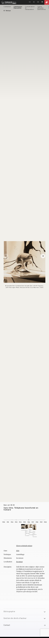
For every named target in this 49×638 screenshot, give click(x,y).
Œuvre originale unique (24, 546)
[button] (43, 256)
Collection (7, 7)
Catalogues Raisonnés (18, 7)
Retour (8, 11)
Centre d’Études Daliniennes (41, 8)
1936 (17, 551)
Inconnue (19, 562)
